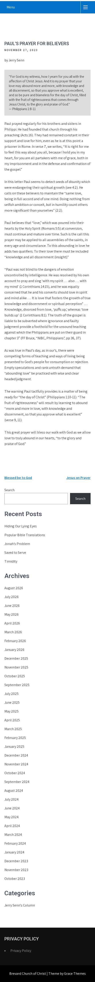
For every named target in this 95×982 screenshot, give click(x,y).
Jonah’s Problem (17, 543)
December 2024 (16, 755)
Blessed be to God (18, 477)
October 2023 (14, 878)
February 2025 (15, 737)
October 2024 (14, 773)
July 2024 (11, 799)
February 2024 (15, 843)
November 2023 (16, 870)
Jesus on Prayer (78, 477)
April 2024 (12, 825)
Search (9, 490)
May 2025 (11, 711)
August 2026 (13, 588)
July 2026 (11, 596)
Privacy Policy (20, 950)
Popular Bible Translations (24, 535)
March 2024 (13, 834)
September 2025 (16, 685)
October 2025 (14, 676)
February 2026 (15, 641)
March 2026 (13, 632)
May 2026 (11, 614)
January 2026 (14, 649)
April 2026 (12, 623)
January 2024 (14, 852)
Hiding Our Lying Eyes (20, 526)
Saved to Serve (15, 552)
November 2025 (16, 667)
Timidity (10, 561)
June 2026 (12, 605)
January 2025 (14, 746)
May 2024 (11, 817)
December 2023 (16, 861)
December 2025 (16, 658)
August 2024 (13, 790)
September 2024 (16, 781)
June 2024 (12, 808)
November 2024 (16, 764)
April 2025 (12, 720)
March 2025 (13, 729)
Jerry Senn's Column (19, 905)
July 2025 (11, 693)
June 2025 (12, 702)
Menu (11, 7)
